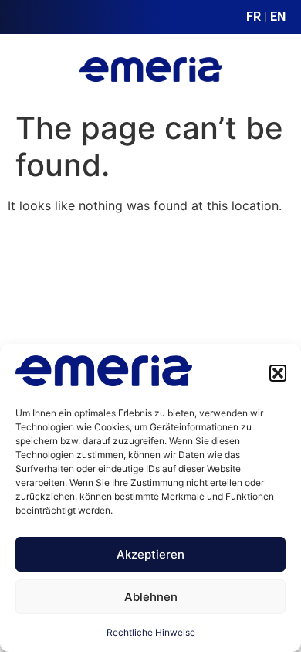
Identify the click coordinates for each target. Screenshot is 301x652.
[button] (278, 373)
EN (278, 16)
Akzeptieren (150, 554)
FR (253, 16)
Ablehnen (151, 596)
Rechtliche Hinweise (151, 632)
